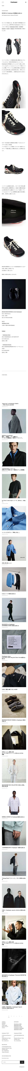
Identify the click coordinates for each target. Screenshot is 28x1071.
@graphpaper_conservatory (19, 1028)
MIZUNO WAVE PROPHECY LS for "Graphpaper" (12, 311)
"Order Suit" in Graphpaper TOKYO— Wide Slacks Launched (10, 404)
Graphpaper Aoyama (7, 344)
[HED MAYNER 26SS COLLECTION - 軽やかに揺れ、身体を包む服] (14, 771)
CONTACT (3, 1021)
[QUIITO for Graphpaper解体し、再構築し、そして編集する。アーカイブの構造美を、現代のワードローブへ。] (14, 421)
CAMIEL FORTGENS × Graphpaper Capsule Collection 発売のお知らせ (12, 1007)
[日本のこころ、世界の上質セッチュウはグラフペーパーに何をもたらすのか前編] (14, 928)
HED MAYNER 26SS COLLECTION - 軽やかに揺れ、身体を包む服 (13, 785)
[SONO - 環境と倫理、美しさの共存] (14, 675)
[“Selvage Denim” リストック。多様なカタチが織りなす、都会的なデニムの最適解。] (14, 454)
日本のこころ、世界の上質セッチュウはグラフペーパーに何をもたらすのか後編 (12, 753)
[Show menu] (3, 2)
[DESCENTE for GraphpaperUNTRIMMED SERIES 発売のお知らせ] (14, 610)
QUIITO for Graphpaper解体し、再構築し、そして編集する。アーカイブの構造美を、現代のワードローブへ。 (12, 437)
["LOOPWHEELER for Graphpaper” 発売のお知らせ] (14, 833)
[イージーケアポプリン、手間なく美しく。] (14, 518)
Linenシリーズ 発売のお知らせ (9, 593)
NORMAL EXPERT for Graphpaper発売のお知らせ (13, 817)
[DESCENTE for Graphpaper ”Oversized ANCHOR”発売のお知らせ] (14, 961)
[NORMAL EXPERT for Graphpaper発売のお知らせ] (14, 802)
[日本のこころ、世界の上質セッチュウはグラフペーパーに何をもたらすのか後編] (14, 737)
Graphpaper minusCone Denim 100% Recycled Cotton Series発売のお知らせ (13, 657)
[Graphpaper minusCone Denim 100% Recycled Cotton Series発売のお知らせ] (14, 642)
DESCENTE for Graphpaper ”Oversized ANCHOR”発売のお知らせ (14, 976)
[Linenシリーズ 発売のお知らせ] (14, 579)
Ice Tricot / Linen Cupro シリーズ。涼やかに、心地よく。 (14, 501)
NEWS (3, 5)
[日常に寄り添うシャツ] (14, 549)
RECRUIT (3, 1024)
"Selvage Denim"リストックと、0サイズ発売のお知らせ (14, 879)
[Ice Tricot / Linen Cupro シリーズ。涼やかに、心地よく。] (14, 486)
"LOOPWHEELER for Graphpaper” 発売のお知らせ (13, 847)
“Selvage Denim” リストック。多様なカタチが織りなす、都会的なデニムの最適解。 (13, 469)
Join (22, 1062)
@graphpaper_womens (18, 1029)
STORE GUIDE (4, 1025)
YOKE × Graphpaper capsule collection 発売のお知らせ (13, 911)
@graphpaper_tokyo (17, 1025)
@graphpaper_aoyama (18, 1026)
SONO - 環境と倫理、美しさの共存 (9, 689)
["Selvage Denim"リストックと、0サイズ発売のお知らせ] (14, 864)
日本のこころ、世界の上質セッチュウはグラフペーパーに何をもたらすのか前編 (12, 943)
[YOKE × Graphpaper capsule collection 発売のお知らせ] (14, 896)
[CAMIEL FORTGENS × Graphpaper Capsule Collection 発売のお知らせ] (14, 992)
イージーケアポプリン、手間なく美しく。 (11, 532)
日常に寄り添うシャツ (7, 563)
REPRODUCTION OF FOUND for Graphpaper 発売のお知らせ (14, 721)
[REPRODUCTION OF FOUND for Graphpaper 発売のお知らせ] (14, 706)
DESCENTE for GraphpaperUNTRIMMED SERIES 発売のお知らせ (10, 625)
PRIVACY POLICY (5, 1026)
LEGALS (3, 1027)
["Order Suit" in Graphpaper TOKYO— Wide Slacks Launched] (14, 389)
